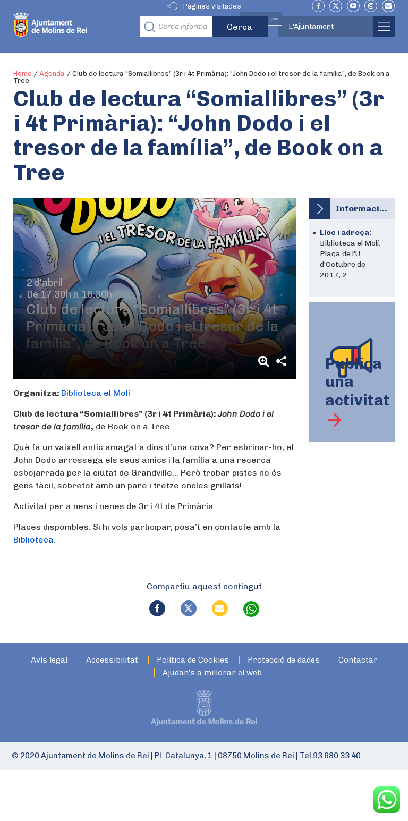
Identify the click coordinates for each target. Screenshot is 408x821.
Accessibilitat (112, 660)
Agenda (52, 74)
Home (22, 74)
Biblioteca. (34, 540)
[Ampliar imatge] (265, 361)
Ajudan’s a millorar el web (212, 673)
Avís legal (49, 660)
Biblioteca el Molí (95, 393)
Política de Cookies (193, 660)
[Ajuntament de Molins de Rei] (73, 26)
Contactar (358, 660)
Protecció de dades (284, 660)
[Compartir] (281, 361)
